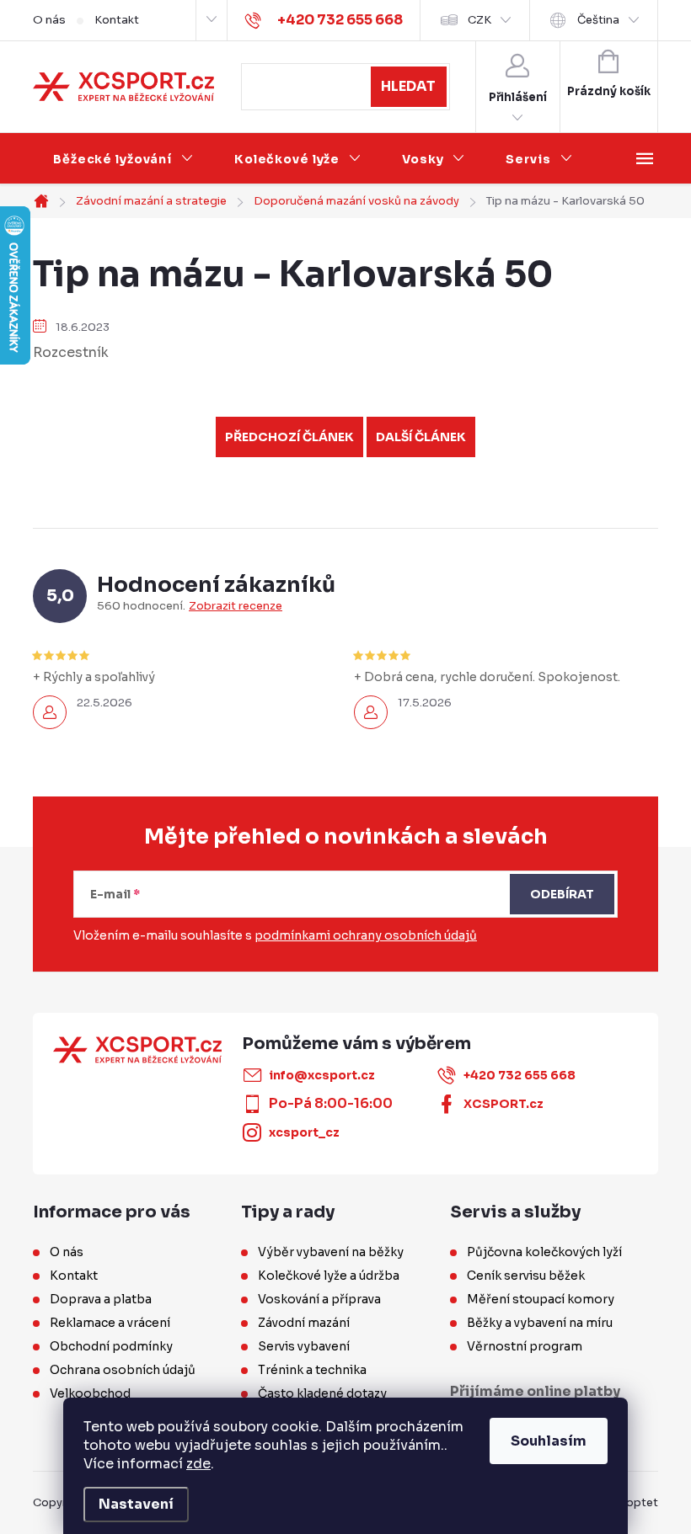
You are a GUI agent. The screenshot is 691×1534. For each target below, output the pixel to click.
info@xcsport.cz (322, 1075)
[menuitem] (123, 159)
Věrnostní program (524, 1346)
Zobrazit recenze (235, 606)
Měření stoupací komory (540, 1299)
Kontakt (116, 20)
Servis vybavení (304, 1346)
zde (198, 1464)
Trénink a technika (312, 1370)
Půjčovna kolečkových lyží (544, 1252)
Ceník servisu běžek (526, 1275)
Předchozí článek (289, 437)
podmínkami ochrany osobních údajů (365, 935)
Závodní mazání (304, 1322)
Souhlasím (549, 1441)
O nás (49, 20)
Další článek (421, 437)
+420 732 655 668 (519, 1075)
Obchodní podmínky (111, 1346)
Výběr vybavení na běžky (331, 1252)
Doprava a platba (101, 1299)
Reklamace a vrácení (110, 1322)
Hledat (408, 86)
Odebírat (562, 894)
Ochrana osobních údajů (123, 1369)
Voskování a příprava (319, 1299)
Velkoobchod (90, 1393)
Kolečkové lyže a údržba (328, 1275)
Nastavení (136, 1504)
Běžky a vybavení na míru (540, 1322)
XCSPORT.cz (503, 1103)
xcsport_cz (304, 1132)
